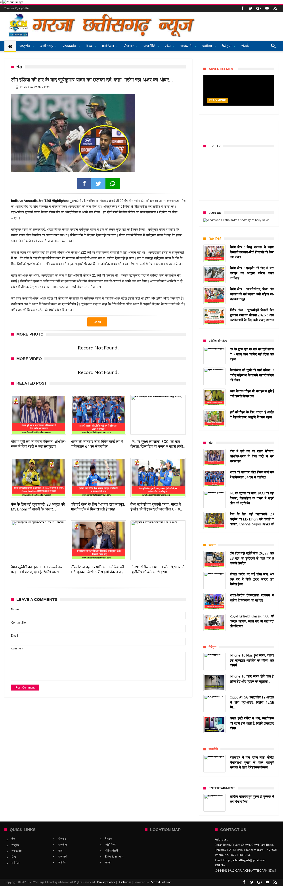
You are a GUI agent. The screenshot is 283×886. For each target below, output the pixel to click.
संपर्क (108, 862)
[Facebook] (242, 8)
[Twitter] (250, 8)
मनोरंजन (15, 863)
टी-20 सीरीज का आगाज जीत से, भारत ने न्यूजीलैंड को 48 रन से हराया (157, 569)
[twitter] (98, 183)
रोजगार (62, 838)
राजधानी (62, 856)
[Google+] (258, 8)
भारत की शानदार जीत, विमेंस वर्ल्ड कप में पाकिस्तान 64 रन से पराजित (97, 444)
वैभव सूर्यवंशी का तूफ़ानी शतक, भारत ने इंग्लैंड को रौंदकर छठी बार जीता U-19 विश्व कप (155, 507)
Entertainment (114, 856)
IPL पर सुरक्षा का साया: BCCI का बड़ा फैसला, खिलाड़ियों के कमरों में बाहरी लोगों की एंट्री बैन (156, 444)
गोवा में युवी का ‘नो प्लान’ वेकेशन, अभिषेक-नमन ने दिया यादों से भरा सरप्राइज (38, 444)
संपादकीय (16, 851)
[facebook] (84, 183)
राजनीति (62, 844)
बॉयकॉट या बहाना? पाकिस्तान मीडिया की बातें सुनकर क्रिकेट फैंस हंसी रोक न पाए (97, 569)
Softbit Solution (161, 882)
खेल (60, 850)
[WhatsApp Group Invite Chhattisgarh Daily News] (238, 220)
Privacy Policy (106, 882)
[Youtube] (266, 8)
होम (13, 839)
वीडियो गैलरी (111, 850)
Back (97, 321)
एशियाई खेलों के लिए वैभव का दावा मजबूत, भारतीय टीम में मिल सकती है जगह (98, 506)
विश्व (13, 857)
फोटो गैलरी (110, 844)
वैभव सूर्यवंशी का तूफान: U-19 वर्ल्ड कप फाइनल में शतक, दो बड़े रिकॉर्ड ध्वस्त (37, 569)
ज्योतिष (61, 862)
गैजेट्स (108, 838)
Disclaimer (124, 882)
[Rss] (275, 8)
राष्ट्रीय (15, 845)
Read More (217, 100)
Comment (17, 648)
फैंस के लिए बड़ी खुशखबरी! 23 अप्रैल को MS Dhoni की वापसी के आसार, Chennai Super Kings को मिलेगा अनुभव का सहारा (38, 507)
